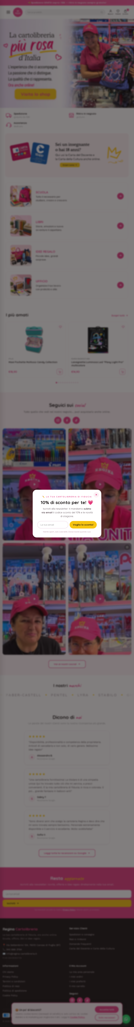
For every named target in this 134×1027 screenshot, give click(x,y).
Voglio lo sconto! (83, 524)
